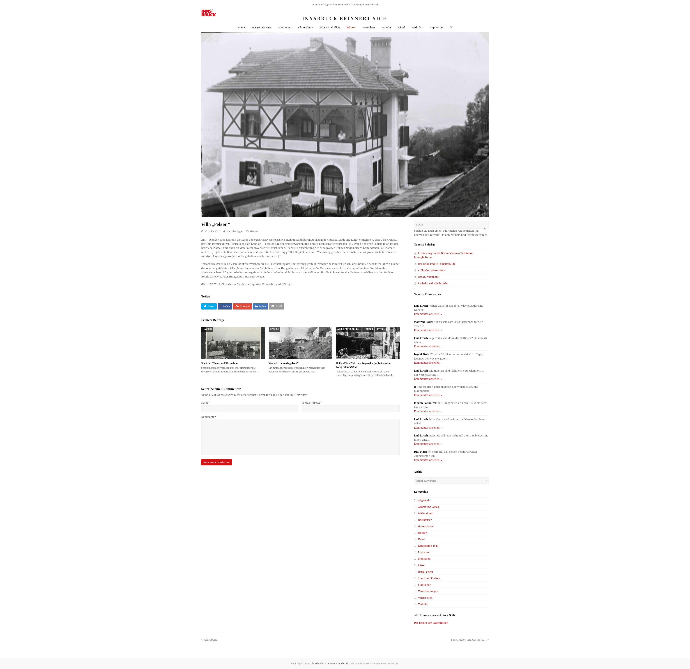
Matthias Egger (234, 231)
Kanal (421, 539)
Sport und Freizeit (429, 578)
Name (205, 402)
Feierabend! (210, 639)
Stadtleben (424, 584)
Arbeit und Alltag (348, 329)
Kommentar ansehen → (428, 314)
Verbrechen (425, 597)
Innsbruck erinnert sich (345, 18)
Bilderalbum (425, 513)
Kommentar (209, 416)
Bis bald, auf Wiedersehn (433, 283)
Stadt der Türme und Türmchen (219, 363)
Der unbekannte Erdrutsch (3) (436, 264)
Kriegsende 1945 (428, 545)
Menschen (424, 558)
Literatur (423, 552)
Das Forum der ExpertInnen (431, 622)
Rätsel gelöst (425, 571)
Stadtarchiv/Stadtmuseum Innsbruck (328, 663)
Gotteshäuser (426, 526)
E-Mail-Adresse (312, 402)
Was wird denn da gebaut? (283, 363)
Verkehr (423, 604)
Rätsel (380, 329)
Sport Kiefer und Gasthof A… (468, 639)
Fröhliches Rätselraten (431, 270)
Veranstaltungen (428, 591)
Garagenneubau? (428, 277)
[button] (209, 306)
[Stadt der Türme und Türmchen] (233, 343)
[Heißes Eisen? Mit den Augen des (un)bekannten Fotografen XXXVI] (368, 343)
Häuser (254, 231)
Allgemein (424, 500)
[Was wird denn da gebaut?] (300, 343)
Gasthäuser (425, 519)
